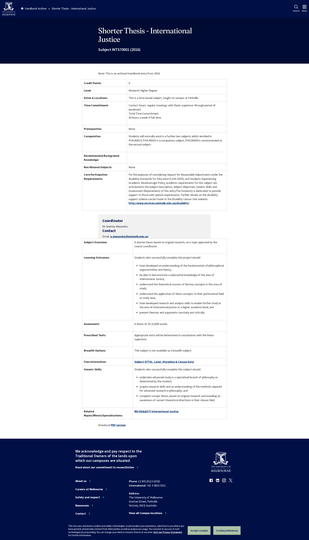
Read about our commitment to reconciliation (104, 467)
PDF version (118, 425)
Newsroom (82, 505)
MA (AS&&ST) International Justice (156, 411)
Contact (80, 513)
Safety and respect (87, 497)
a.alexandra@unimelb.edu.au (129, 236)
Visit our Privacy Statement (167, 532)
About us (80, 481)
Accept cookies (199, 530)
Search (296, 10)
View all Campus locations (145, 513)
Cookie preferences (227, 530)
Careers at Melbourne (89, 489)
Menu (304, 10)
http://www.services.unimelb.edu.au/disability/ (159, 203)
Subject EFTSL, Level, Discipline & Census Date (164, 362)
